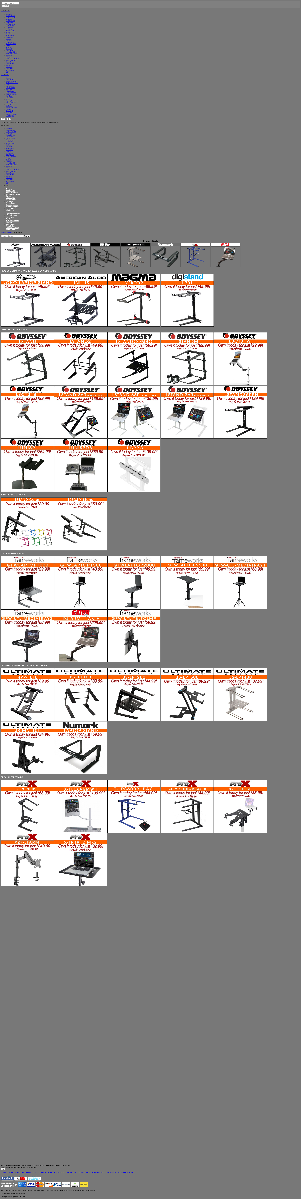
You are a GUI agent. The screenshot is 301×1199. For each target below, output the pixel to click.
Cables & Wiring (11, 17)
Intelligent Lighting (11, 94)
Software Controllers (12, 58)
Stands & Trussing (11, 114)
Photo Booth (10, 50)
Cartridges (9, 19)
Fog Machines (10, 88)
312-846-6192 (36, 1166)
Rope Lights (9, 111)
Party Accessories (11, 107)
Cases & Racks (10, 21)
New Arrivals (10, 70)
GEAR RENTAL (27, 1172)
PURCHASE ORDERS (97, 1172)
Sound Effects (10, 63)
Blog (7, 72)
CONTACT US (5, 1172)
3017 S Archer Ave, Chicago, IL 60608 (13, 1166)
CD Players (9, 22)
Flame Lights (10, 86)
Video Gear (9, 68)
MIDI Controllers (11, 44)
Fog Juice (9, 89)
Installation (9, 37)
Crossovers (9, 27)
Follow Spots (10, 91)
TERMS (125, 1172)
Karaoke (8, 39)
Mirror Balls (9, 104)
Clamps (8, 84)
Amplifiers (9, 14)
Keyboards (9, 40)
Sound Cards (10, 62)
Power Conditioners (12, 52)
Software (8, 57)
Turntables (9, 67)
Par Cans (9, 106)
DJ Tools (8, 32)
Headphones (10, 35)
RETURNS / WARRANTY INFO (60, 1172)
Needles (8, 47)
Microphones (10, 42)
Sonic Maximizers (11, 60)
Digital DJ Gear (10, 31)
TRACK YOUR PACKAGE (41, 1172)
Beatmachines (10, 16)
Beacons (8, 78)
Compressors (10, 26)
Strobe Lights (10, 116)
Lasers (8, 99)
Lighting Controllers (12, 101)
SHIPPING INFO (84, 1172)
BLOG (131, 1172)
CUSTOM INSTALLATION (114, 1172)
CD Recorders (10, 24)
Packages (9, 49)
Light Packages (11, 102)
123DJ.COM (6, 119)
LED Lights (9, 98)
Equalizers (9, 34)
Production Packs (11, 54)
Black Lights (9, 79)
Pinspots (8, 109)
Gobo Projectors (11, 93)
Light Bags (9, 96)
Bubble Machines (11, 81)
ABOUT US (73, 1172)
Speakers (9, 65)
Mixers (8, 45)
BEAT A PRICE (15, 1172)
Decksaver (9, 29)
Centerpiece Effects (12, 83)
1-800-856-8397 (66, 1166)
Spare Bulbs (10, 112)
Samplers (9, 55)
